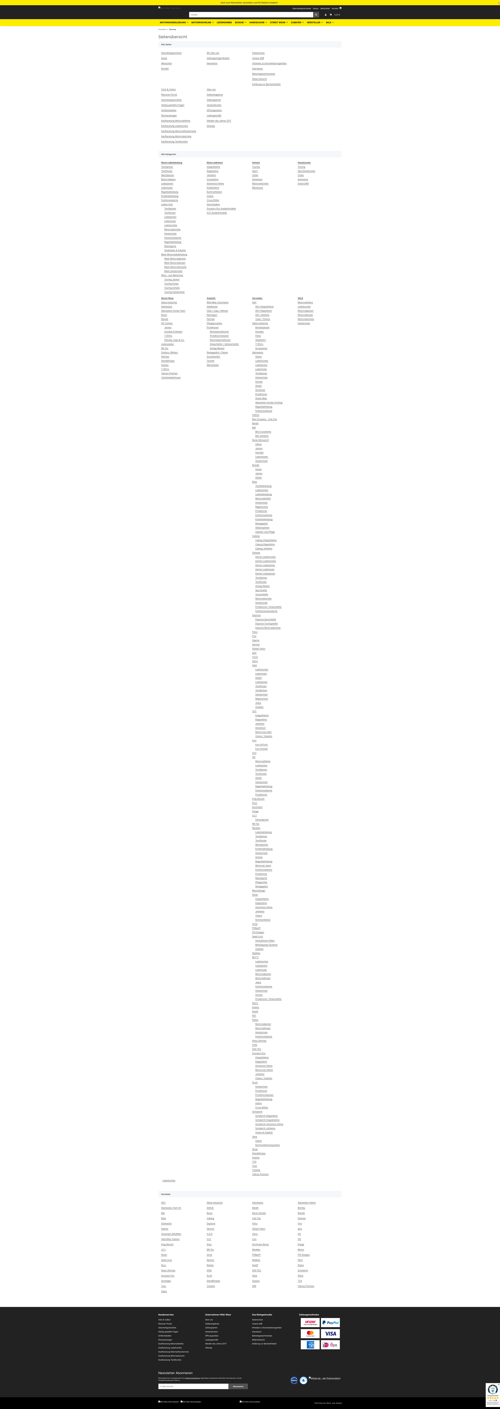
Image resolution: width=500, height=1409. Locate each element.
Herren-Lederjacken (265, 565)
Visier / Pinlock (262, 319)
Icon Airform (261, 744)
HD (299, 1234)
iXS (253, 757)
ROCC (255, 1003)
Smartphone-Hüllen (264, 940)
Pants (258, 335)
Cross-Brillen (261, 1107)
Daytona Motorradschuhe (267, 627)
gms (254, 652)
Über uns (211, 89)
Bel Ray (301, 1207)
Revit (300, 1260)
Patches (165, 356)
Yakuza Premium (169, 373)
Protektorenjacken (264, 1095)
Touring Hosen (171, 283)
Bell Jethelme (261, 435)
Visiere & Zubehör (264, 1132)
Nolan (255, 894)
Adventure (257, 179)
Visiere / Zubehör (263, 736)
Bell (254, 427)
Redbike (256, 953)
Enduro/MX (303, 183)
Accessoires (261, 348)
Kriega (255, 811)
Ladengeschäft (214, 115)
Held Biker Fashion (170, 1239)
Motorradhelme (262, 761)
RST (254, 1015)
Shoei (255, 1149)
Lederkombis (170, 225)
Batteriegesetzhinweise (263, 73)
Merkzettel (325, 8)
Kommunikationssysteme (267, 1145)
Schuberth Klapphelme (266, 1115)
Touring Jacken (171, 279)
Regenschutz (261, 506)
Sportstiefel (261, 590)
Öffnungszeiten (214, 110)
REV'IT (255, 957)
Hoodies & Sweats (173, 331)
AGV (254, 302)
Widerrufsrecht (259, 79)
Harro (255, 661)
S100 (254, 1044)
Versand (339, 1403)
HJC (254, 711)
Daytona (256, 615)
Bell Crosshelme (263, 431)
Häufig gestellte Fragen (172, 105)
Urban (255, 175)
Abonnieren (238, 1386)
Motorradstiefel (263, 498)
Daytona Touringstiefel (266, 623)
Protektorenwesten (219, 335)
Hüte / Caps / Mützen (217, 310)
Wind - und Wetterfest (172, 275)
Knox (254, 803)
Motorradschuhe (172, 229)
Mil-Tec (164, 348)
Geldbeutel (212, 306)
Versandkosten (214, 105)
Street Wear (261, 398)
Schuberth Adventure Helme (269, 1124)
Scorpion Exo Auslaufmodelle (221, 208)
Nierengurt (212, 315)
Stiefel (258, 385)
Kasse (315, 8)
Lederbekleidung (263, 494)
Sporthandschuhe (306, 171)
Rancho (210, 1260)
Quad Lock (257, 936)
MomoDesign (258, 890)
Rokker (255, 1007)
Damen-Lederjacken (265, 573)
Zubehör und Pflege (265, 531)
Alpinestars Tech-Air (171, 1207)
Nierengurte (170, 246)
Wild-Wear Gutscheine (217, 302)
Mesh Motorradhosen (174, 262)
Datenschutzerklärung (192, 1378)
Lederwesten (167, 344)
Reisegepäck (261, 523)
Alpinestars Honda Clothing (268, 402)
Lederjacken (167, 183)
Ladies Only (167, 204)
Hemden (259, 452)
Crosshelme (212, 179)
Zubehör (259, 707)
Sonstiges (166, 1280)
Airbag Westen (262, 586)
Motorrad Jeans (263, 865)
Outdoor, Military (169, 352)
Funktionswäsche (169, 200)
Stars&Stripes (167, 360)
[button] (341, 8)
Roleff (255, 1011)
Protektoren (212, 327)
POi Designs (258, 932)
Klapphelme (212, 171)
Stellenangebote (215, 94)
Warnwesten (213, 365)
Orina (254, 924)
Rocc (163, 1265)
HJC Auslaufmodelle (217, 212)
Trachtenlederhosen (171, 377)
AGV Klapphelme (263, 310)
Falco (255, 632)
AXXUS (255, 415)
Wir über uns (213, 52)
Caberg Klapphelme (265, 544)
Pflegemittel (261, 882)
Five (254, 636)
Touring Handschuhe (174, 292)
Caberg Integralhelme (266, 540)
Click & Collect (168, 89)
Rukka (255, 1019)
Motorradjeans (168, 179)
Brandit (164, 319)
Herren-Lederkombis (265, 556)
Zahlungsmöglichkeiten (218, 58)
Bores (209, 1213)
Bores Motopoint (260, 440)
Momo (301, 1249)
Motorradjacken (263, 974)
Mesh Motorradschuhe (175, 267)
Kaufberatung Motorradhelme (175, 120)
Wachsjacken (167, 175)
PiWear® (256, 928)
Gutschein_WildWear (171, 1234)
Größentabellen (168, 110)
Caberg (256, 536)
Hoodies (259, 331)
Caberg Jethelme (263, 548)
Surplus (164, 365)
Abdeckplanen (262, 527)
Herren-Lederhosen (264, 569)
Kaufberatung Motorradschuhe (176, 136)
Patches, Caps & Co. (174, 340)
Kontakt (335, 8)
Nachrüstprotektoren (220, 340)
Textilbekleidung (263, 486)
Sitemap (211, 125)
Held (254, 665)
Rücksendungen (169, 115)
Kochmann (257, 807)
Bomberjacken (262, 327)
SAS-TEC (256, 1049)
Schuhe (258, 381)
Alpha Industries (169, 302)
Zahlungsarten (214, 99)
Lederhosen (167, 187)
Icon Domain (261, 748)
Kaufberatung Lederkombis (174, 125)
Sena (254, 1136)
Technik (210, 360)
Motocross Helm (263, 732)
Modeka (256, 828)
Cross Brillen (213, 200)
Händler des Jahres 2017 (219, 120)
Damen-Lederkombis (265, 561)
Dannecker (166, 1223)
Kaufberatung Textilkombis (174, 141)
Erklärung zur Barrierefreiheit (266, 84)
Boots (164, 315)
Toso (254, 1165)
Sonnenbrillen (213, 356)
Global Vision (258, 648)
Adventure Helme (215, 183)
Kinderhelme (213, 187)
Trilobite (256, 1170)
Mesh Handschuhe (173, 271)
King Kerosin (258, 798)
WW (254, 1286)
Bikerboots (257, 187)
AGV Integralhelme (264, 306)
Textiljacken (167, 166)
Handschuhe (170, 233)
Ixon (254, 752)
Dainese (256, 552)
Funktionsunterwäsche (266, 611)
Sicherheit (260, 390)
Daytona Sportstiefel (265, 619)
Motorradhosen (262, 978)
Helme (258, 356)
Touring (256, 166)
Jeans (258, 702)
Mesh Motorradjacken (175, 258)
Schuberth (257, 1111)
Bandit (255, 423)
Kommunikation (214, 191)
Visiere (210, 196)
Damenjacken (262, 819)
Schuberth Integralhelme (267, 1120)
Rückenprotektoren (219, 331)
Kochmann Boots (260, 1244)
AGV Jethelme (262, 315)
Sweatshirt (260, 340)
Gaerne (255, 640)
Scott (255, 1082)
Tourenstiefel (261, 594)
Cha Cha (256, 1218)
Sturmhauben (213, 204)
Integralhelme (213, 166)
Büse (254, 481)
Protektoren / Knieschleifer (268, 606)
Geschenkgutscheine (301, 8)
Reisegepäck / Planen (217, 352)
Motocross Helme (264, 1070)
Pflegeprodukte (214, 323)
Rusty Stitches (259, 1040)
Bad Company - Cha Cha (264, 419)
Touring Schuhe (172, 287)
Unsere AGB (258, 58)
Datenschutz (258, 52)
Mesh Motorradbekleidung (174, 254)
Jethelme (211, 175)
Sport (255, 171)
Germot (256, 644)
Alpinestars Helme (307, 1202)
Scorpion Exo (258, 1053)
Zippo (164, 1291)
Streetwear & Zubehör (175, 250)
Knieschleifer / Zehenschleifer (224, 344)
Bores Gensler (259, 1213)
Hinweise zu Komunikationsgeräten (269, 63)
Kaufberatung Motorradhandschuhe (178, 131)
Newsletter (212, 63)
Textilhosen (166, 171)
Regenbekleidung (169, 191)
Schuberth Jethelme (265, 1128)
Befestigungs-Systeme (266, 944)
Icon (254, 740)
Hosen (258, 469)
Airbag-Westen (217, 348)
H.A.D (255, 657)
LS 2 (254, 815)
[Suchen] (316, 14)
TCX (254, 1161)
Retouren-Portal (169, 94)
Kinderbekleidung (169, 196)
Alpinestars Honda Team (173, 310)
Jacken (167, 327)
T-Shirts (168, 335)
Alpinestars (166, 306)
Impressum (257, 68)
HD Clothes (167, 323)
